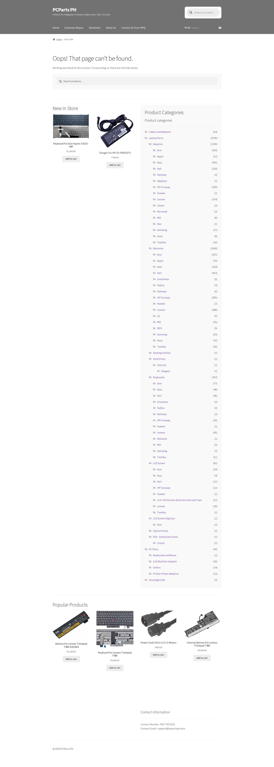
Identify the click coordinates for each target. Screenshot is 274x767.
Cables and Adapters (160, 131)
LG (158, 316)
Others (157, 567)
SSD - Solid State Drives (165, 536)
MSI (159, 217)
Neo (159, 223)
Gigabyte (162, 180)
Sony (159, 236)
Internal (161, 365)
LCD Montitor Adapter (165, 561)
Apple (160, 156)
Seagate (165, 371)
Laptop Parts (156, 138)
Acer (159, 150)
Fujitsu (160, 285)
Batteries (158, 248)
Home (56, 27)
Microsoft (162, 211)
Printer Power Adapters (166, 573)
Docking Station (162, 352)
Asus (159, 162)
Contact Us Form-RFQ (133, 27)
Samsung (162, 229)
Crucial (161, 543)
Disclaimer (95, 27)
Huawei (161, 193)
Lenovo (161, 199)
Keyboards (158, 377)
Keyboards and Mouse (164, 555)
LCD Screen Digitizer (164, 518)
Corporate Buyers (73, 27)
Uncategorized (157, 579)
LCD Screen (159, 463)
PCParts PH (64, 10)
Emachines (163, 279)
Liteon (160, 205)
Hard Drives (159, 358)
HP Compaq (163, 187)
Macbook (162, 438)
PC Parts (153, 549)
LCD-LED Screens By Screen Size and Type (179, 500)
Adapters (158, 144)
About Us (111, 27)
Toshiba (161, 242)
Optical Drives (160, 530)
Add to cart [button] (71, 158)
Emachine (162, 401)
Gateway (161, 174)
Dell (159, 168)
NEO (159, 328)
